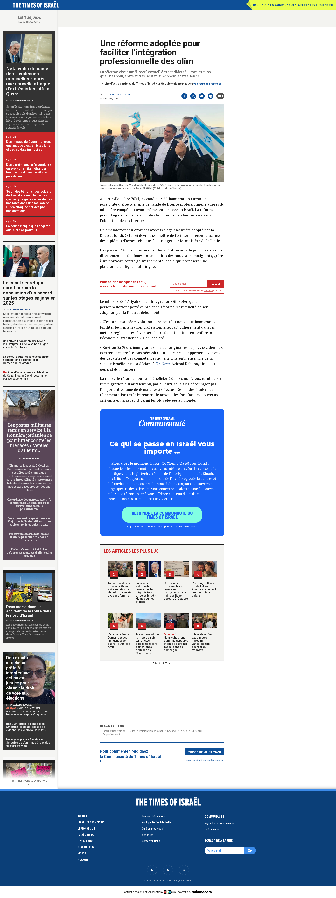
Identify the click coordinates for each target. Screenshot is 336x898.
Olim (132, 730)
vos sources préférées (207, 83)
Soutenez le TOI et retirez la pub (315, 4)
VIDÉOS (82, 853)
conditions (208, 290)
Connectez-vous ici (213, 759)
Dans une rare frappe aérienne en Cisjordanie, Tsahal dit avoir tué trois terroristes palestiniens (29, 521)
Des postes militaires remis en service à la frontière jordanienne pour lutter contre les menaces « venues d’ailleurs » (29, 437)
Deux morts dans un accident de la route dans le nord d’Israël (28, 611)
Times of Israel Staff (118, 94)
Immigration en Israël (151, 730)
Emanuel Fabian (31, 459)
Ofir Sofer (197, 730)
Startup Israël (87, 847)
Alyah (184, 730)
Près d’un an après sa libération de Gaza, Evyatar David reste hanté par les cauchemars (25, 375)
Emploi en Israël (112, 734)
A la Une (83, 859)
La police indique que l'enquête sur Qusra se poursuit (28, 228)
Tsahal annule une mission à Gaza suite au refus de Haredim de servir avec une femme (119, 589)
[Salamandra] (202, 891)
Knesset (171, 730)
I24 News (163, 363)
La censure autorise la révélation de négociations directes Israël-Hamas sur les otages (146, 592)
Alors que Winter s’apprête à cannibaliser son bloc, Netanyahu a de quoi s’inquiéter (27, 711)
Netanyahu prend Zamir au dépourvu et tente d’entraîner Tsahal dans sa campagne (176, 642)
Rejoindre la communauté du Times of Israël (162, 515)
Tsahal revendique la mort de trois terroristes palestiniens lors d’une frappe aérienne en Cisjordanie (147, 644)
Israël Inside (86, 834)
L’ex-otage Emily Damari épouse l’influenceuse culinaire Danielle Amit (119, 640)
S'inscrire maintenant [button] (205, 752)
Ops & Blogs (85, 841)
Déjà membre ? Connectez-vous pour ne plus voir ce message (162, 526)
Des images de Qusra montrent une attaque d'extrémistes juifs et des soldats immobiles (28, 145)
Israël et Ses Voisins (114, 730)
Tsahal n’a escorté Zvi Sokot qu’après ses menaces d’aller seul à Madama (29, 552)
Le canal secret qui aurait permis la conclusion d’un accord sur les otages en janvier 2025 (29, 293)
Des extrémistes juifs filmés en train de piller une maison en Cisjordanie (29, 537)
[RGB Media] (170, 892)
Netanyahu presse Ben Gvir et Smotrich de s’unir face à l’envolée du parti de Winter (28, 742)
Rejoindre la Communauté (274, 5)
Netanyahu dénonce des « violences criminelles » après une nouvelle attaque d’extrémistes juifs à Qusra (28, 81)
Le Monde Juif (86, 828)
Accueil (83, 816)
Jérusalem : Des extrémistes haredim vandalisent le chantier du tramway (202, 642)
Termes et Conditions (153, 816)
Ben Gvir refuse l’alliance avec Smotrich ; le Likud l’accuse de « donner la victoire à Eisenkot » (26, 727)
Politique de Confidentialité (157, 822)
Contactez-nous (151, 841)
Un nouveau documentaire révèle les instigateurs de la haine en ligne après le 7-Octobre (176, 591)
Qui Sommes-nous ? (153, 828)
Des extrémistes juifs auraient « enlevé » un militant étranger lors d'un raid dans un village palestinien (29, 170)
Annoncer (147, 834)
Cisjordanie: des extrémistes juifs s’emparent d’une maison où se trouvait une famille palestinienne (29, 504)
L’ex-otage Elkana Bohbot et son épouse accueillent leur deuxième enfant (204, 589)
